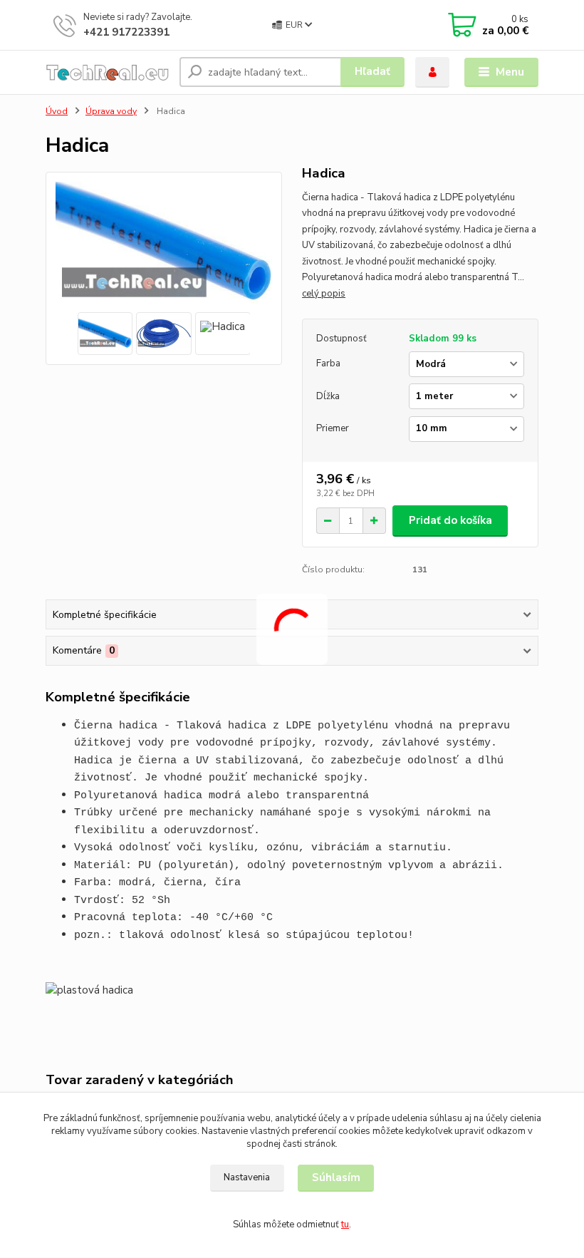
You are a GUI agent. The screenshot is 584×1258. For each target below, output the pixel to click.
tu (345, 1224)
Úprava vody (111, 111)
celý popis (323, 293)
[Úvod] (107, 72)
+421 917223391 (126, 32)
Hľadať (372, 71)
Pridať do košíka (450, 520)
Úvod (57, 111)
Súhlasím (336, 1177)
